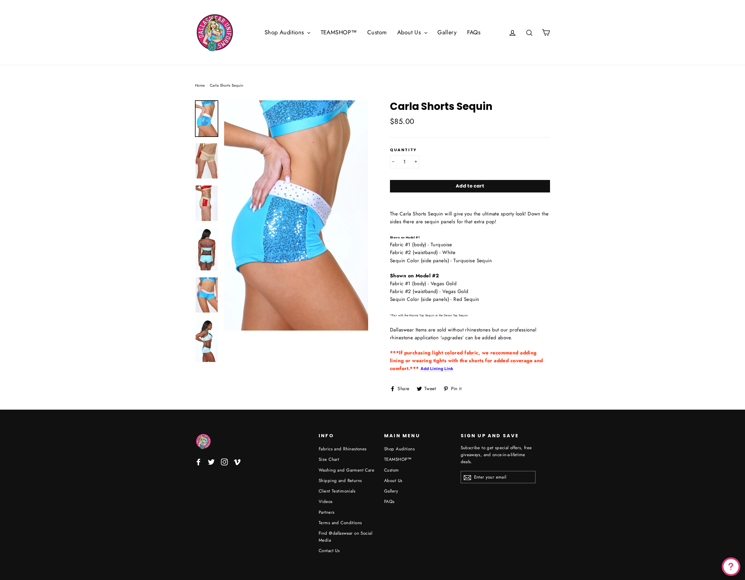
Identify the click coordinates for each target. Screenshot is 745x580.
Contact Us (329, 550)
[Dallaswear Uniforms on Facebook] (198, 461)
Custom (377, 32)
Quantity (403, 150)
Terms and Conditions (340, 523)
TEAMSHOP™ (339, 32)
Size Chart (329, 459)
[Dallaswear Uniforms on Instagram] (224, 461)
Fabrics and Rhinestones (343, 449)
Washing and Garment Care (346, 470)
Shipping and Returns (340, 480)
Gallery (447, 32)
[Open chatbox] (731, 566)
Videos (326, 501)
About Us (410, 32)
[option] (296, 215)
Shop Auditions (285, 32)
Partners (326, 512)
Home (200, 85)
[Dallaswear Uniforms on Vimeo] (237, 461)
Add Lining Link (437, 368)
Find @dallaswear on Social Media (345, 536)
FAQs (474, 32)
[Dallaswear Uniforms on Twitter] (211, 461)
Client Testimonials (337, 491)
